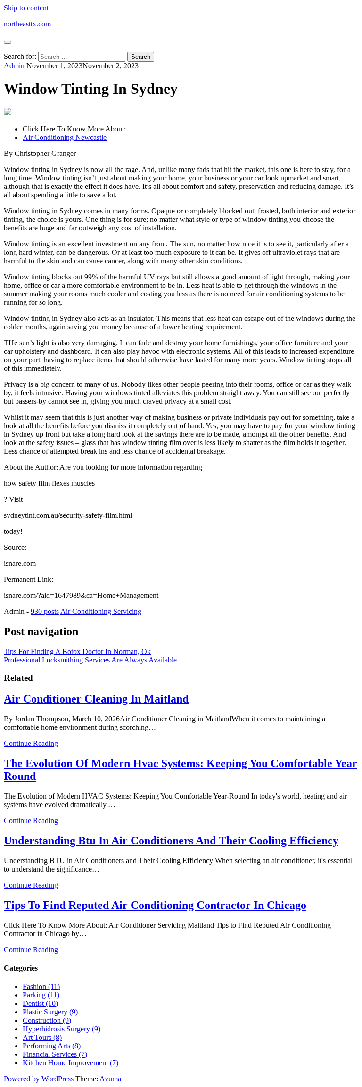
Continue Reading (31, 743)
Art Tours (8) (42, 1037)
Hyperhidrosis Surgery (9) (61, 1029)
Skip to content (26, 8)
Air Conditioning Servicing (100, 611)
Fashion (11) (41, 986)
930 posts (45, 611)
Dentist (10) (40, 1003)
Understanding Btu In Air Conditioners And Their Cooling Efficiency (171, 840)
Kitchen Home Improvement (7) (70, 1063)
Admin (14, 66)
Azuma (110, 1079)
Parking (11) (41, 995)
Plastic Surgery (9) (50, 1012)
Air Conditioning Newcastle (65, 137)
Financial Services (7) (55, 1054)
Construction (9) (47, 1020)
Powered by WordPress (39, 1079)
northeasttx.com (27, 24)
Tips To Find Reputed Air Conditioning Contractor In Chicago (155, 905)
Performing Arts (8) (52, 1046)
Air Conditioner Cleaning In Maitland (96, 699)
